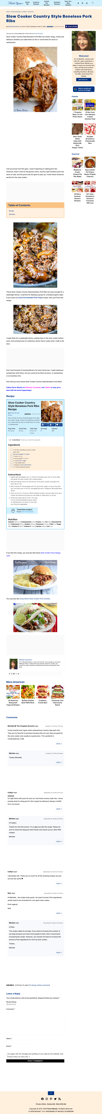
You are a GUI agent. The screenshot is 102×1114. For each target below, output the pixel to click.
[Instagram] (87, 3)
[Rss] (18, 674)
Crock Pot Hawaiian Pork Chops (30, 298)
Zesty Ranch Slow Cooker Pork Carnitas (35, 599)
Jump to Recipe (72, 26)
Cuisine (24, 11)
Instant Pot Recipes (46, 3)
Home (8, 11)
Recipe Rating (11, 1002)
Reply (59, 744)
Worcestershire (26, 465)
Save (60, 425)
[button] (47, 26)
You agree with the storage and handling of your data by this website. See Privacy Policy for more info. (35, 1055)
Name (9, 1038)
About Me (27, 3)
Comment (10, 1009)
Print (45, 425)
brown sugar (22, 460)
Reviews (12, 214)
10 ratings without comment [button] (39, 985)
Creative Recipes (36, 3)
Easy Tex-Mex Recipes (68, 3)
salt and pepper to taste (21, 454)
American (31, 11)
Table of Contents (19, 205)
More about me (83, 79)
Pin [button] (52, 425)
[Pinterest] (82, 3)
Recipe (11, 211)
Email (9, 1046)
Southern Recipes (57, 3)
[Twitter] (16, 674)
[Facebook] (78, 3)
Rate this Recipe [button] (27, 511)
